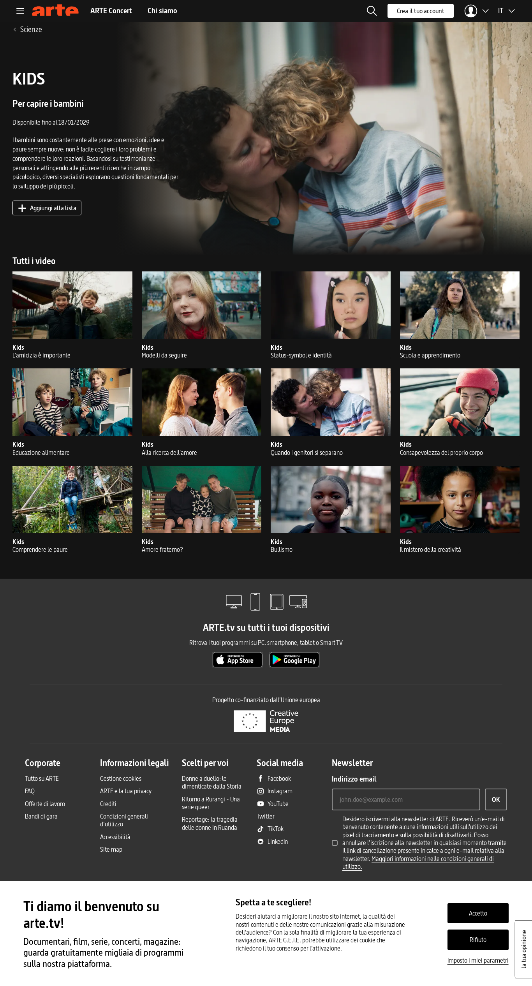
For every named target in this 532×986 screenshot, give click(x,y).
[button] (372, 11)
